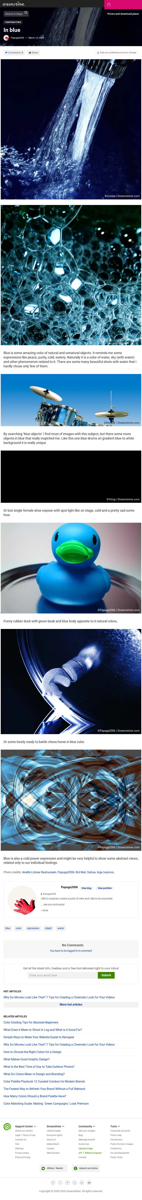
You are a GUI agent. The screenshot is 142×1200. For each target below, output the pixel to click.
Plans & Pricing (22, 1157)
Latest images (54, 1131)
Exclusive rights (54, 1135)
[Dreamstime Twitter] (60, 1182)
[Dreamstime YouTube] (89, 1182)
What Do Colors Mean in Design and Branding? (34, 1074)
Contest (82, 1157)
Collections (115, 1148)
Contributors (13, 22)
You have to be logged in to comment (71, 950)
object (48, 928)
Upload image (86, 1148)
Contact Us (20, 1139)
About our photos (24, 1131)
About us (51, 1139)
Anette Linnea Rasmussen (39, 872)
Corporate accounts (120, 1131)
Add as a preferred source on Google (118, 52)
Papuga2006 (17, 38)
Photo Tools (116, 1157)
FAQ (17, 1144)
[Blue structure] (71, 275)
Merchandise (53, 1153)
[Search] (26, 14)
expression (33, 928)
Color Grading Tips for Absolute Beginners (31, 1022)
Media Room (53, 1144)
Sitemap (19, 1148)
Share (35, 52)
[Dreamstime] (14, 3)
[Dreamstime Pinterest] (67, 1182)
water (61, 928)
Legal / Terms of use (25, 1135)
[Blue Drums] (71, 400)
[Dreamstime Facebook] (53, 1182)
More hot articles (71, 1004)
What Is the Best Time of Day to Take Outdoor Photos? (39, 1066)
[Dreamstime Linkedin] (82, 1182)
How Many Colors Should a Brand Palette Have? (35, 1096)
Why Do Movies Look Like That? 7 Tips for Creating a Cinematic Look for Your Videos (59, 997)
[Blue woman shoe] (71, 476)
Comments (15, 52)
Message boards (87, 1139)
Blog (81, 1135)
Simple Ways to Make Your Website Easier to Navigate (39, 1037)
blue (7, 928)
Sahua (91, 872)
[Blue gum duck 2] (71, 568)
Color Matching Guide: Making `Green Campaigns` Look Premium (46, 1103)
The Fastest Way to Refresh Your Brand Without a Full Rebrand (44, 1089)
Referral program (93, 1153)
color (18, 928)
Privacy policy (22, 1153)
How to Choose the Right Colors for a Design (32, 1052)
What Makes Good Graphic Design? (27, 1059)
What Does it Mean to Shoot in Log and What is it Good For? (43, 1030)
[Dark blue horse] (71, 681)
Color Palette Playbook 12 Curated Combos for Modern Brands (44, 1081)
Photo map (116, 1135)
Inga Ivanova (105, 872)
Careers (50, 1148)
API (80, 1153)
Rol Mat (81, 872)
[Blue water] (71, 129)
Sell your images (87, 1131)
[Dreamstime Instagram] (74, 1182)
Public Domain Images (121, 1144)
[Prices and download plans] (123, 4)
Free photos (116, 1139)
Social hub (84, 1144)
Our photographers (119, 1153)
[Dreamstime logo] (7, 1126)
